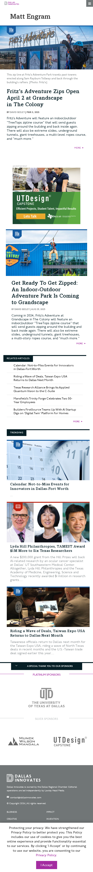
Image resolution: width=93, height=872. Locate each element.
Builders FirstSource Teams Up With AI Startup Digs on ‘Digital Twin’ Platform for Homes (45, 411)
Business (12, 812)
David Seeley (17, 112)
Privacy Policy (46, 855)
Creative (12, 819)
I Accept (47, 865)
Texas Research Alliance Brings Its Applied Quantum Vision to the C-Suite (42, 389)
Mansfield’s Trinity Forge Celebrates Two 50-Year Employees (43, 400)
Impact (50, 812)
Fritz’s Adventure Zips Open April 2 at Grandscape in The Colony (43, 98)
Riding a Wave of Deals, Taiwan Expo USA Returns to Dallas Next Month (40, 378)
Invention (52, 819)
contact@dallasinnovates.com (25, 797)
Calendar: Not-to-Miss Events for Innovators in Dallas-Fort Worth (44, 367)
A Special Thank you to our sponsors (50, 666)
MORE (77, 148)
